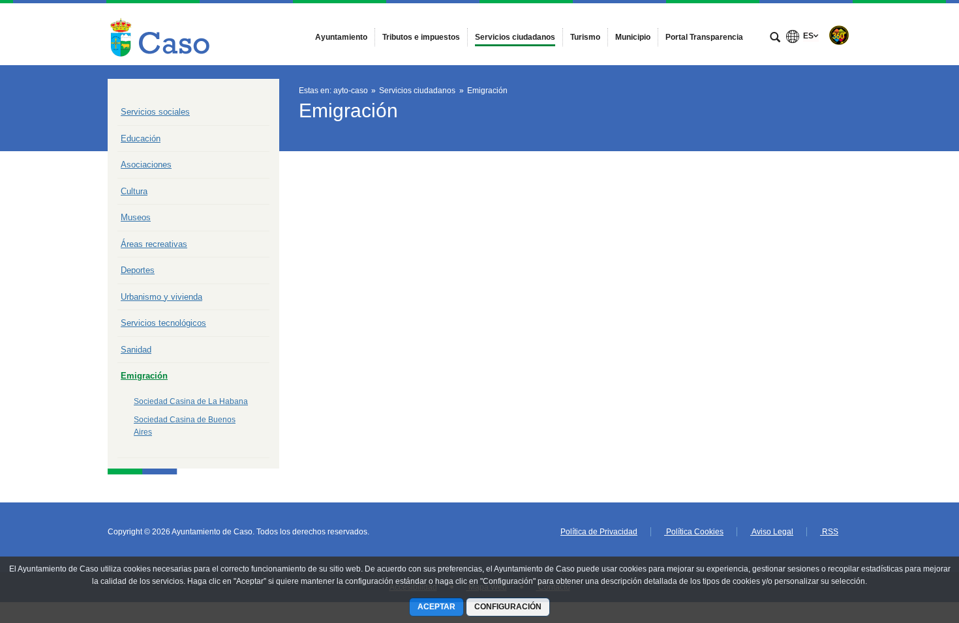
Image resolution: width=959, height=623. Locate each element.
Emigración (144, 376)
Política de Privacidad (598, 531)
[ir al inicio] (907, 545)
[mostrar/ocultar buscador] (775, 38)
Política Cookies (693, 531)
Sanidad (136, 350)
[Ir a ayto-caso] (160, 34)
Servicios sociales (155, 112)
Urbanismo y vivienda (161, 297)
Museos (136, 217)
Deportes (138, 270)
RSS (829, 531)
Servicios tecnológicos (163, 323)
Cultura (134, 191)
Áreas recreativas (154, 244)
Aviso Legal (771, 531)
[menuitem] (341, 37)
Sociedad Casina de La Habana (191, 401)
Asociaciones (146, 164)
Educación (140, 138)
